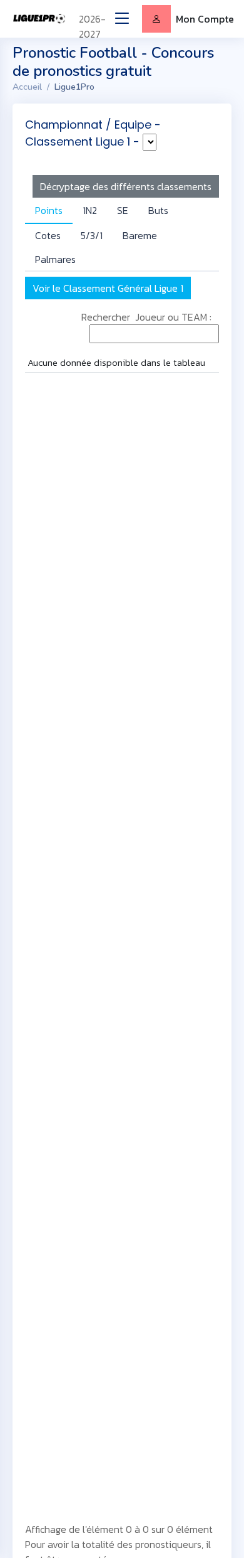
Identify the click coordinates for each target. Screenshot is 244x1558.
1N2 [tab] (90, 210)
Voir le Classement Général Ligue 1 (108, 288)
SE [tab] (122, 210)
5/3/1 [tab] (92, 235)
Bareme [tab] (140, 235)
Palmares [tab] (55, 259)
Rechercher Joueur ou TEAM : (150, 316)
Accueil (27, 87)
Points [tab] (49, 210)
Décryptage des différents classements (125, 186)
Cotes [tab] (48, 235)
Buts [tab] (158, 210)
